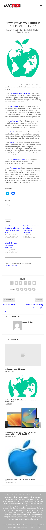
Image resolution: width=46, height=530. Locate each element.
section (20, 508)
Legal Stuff (40, 525)
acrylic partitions (23, 517)
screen (30, 508)
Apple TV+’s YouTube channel (20, 93)
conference (27, 506)
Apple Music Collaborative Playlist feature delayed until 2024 (12, 229)
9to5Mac (13, 132)
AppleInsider (14, 121)
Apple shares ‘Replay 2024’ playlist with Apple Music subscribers (12, 244)
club (33, 506)
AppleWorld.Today (11, 265)
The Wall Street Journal (17, 159)
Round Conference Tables (17, 499)
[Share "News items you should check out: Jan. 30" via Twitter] (16, 283)
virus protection (24, 512)
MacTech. (20, 525)
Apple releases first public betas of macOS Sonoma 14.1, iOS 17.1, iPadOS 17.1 (20, 433)
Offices (31, 504)
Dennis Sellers (18, 30)
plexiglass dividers (36, 512)
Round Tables (31, 499)
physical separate (32, 519)
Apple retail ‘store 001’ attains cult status (20, 480)
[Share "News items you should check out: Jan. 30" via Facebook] (12, 283)
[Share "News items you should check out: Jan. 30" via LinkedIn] (25, 283)
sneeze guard (35, 510)
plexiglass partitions (10, 517)
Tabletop (40, 508)
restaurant (6, 508)
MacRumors (14, 106)
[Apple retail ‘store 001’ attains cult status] (23, 458)
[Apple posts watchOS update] (23, 355)
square (4, 510)
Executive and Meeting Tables (18, 504)
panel (9, 510)
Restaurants (38, 504)
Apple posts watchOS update (15, 369)
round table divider (10, 515)
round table (33, 517)
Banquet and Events (14, 501)
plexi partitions (37, 515)
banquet (20, 506)
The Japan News (15, 168)
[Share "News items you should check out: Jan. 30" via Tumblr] (21, 283)
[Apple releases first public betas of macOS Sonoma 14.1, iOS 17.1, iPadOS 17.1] (23, 418)
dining (37, 506)
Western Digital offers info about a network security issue (21, 400)
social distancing (24, 510)
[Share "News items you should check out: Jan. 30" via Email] (34, 283)
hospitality (13, 508)
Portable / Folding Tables (26, 497)
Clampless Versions (28, 501)
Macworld (13, 142)
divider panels (13, 512)
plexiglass (15, 510)
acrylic (8, 506)
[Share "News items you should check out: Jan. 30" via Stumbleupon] (29, 283)
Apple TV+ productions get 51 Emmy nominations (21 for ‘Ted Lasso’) (31, 229)
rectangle (14, 506)
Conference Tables (11, 497)
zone (35, 508)
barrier (25, 508)
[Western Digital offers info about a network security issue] (23, 386)
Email (14, 527)
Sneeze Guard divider (24, 515)
